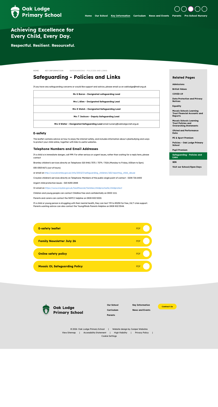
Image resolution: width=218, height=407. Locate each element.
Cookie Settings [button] (109, 336)
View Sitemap (69, 332)
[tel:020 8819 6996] (184, 9)
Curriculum (112, 310)
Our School (112, 305)
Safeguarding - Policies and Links (88, 70)
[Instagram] (191, 9)
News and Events (141, 310)
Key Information (54, 70)
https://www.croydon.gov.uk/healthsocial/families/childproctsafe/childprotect (83, 188)
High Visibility (120, 332)
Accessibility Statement (95, 332)
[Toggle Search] (197, 9)
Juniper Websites (139, 329)
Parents (111, 315)
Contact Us (167, 306)
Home (36, 70)
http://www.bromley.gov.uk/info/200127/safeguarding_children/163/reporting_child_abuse (90, 173)
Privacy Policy (142, 332)
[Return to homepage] (15, 11)
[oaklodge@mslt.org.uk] (177, 9)
